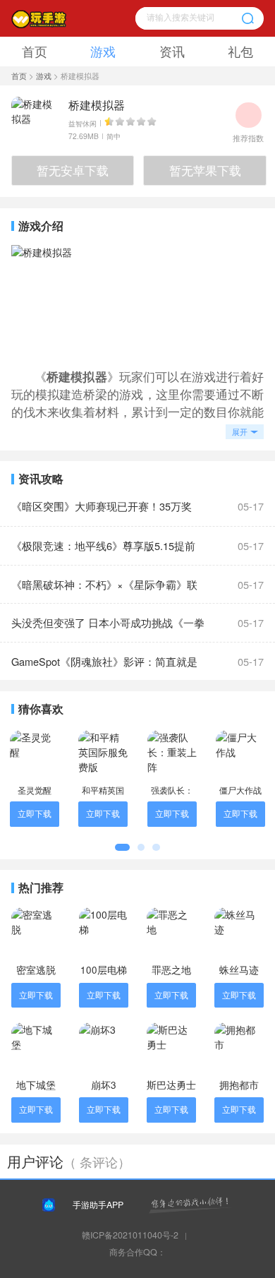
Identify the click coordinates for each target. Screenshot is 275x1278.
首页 (34, 51)
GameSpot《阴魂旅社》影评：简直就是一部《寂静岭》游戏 (104, 667)
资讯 (172, 51)
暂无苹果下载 (205, 170)
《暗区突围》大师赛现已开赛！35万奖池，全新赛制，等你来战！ (101, 511)
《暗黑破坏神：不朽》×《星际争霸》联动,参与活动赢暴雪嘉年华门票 (104, 590)
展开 (240, 431)
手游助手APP (98, 1204)
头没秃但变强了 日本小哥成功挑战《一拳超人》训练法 (107, 628)
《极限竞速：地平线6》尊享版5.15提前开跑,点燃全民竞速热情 (103, 551)
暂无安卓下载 (73, 170)
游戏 (103, 51)
